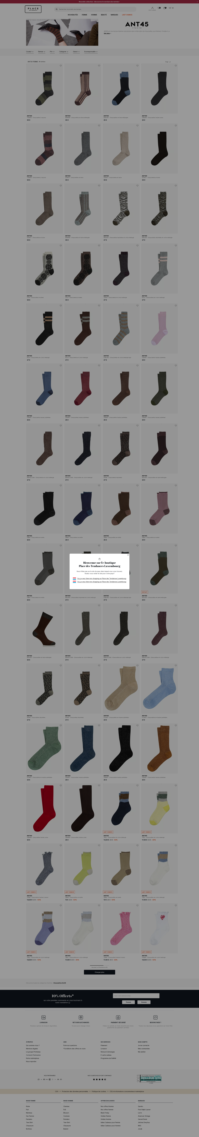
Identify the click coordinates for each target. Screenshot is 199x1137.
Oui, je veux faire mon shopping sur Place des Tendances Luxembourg (101, 578)
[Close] (128, 555)
